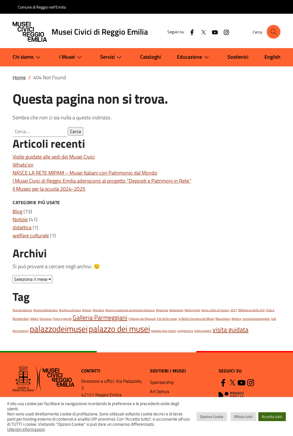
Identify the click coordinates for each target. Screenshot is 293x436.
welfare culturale (31, 235)
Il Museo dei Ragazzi (142, 318)
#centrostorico (22, 310)
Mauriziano (222, 318)
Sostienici (237, 57)
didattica (22, 227)
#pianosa (162, 310)
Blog (17, 211)
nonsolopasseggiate (256, 318)
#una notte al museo (215, 310)
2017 (233, 310)
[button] (273, 32)
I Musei (67, 57)
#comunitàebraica (45, 310)
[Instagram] (224, 31)
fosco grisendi (62, 318)
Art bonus (159, 391)
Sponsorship (162, 382)
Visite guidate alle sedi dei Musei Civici (54, 157)
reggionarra (185, 330)
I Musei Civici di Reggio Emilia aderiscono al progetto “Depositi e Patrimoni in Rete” (102, 181)
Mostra (236, 318)
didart (34, 318)
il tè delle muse (167, 318)
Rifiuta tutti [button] (243, 416)
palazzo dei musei (119, 328)
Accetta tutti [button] (272, 416)
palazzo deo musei (163, 330)
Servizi (107, 57)
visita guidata (230, 329)
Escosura (45, 318)
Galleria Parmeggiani (100, 317)
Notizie (20, 219)
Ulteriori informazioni (26, 429)
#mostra (98, 310)
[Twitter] (201, 31)
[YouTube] (212, 31)
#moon (87, 310)
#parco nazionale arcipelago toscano (130, 310)
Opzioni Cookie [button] (211, 416)
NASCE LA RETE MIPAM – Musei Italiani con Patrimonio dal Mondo (85, 173)
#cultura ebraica (70, 310)
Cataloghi (150, 57)
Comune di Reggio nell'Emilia (42, 7)
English (272, 57)
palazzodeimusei (59, 328)
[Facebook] (189, 31)
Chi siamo (23, 57)
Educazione (189, 57)
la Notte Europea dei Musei (196, 318)
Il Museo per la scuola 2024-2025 (49, 189)
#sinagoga (176, 310)
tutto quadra (202, 330)
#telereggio (192, 310)
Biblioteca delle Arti (251, 310)
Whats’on (23, 165)
